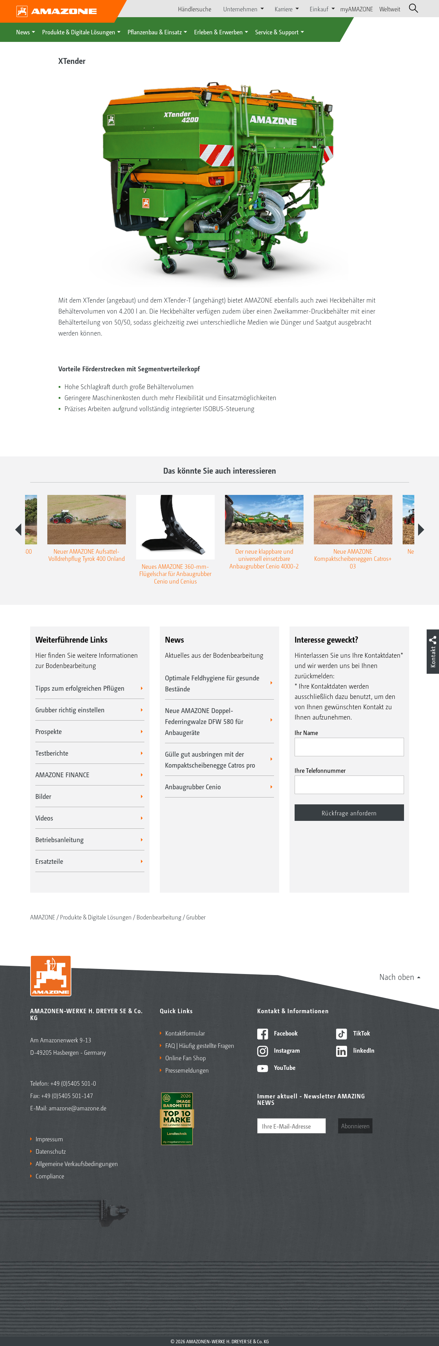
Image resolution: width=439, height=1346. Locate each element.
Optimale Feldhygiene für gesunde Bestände (212, 683)
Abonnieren (355, 1125)
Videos (44, 817)
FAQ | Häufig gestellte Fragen (199, 1045)
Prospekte (48, 731)
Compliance (50, 1176)
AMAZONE (42, 917)
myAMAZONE (356, 8)
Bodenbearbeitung (159, 917)
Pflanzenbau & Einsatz (155, 32)
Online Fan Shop (185, 1057)
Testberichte (51, 752)
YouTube (284, 1067)
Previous (18, 529)
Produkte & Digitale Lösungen (78, 32)
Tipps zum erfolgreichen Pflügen (79, 688)
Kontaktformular (185, 1033)
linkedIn (363, 1050)
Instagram (286, 1050)
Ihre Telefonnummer (320, 770)
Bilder (43, 796)
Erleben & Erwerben (218, 32)
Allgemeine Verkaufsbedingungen (77, 1163)
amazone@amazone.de (77, 1108)
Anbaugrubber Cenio (193, 786)
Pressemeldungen (187, 1070)
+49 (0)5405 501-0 (73, 1083)
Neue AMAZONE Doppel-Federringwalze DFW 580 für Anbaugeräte (204, 721)
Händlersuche (194, 8)
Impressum (49, 1138)
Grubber (195, 917)
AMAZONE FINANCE (62, 774)
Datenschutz (51, 1151)
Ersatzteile (49, 861)
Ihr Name (306, 732)
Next (421, 529)
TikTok (361, 1033)
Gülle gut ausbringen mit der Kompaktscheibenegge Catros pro (210, 759)
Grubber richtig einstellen (70, 709)
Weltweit (389, 8)
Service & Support (277, 32)
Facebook (285, 1033)
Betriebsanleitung (59, 839)
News (23, 32)
